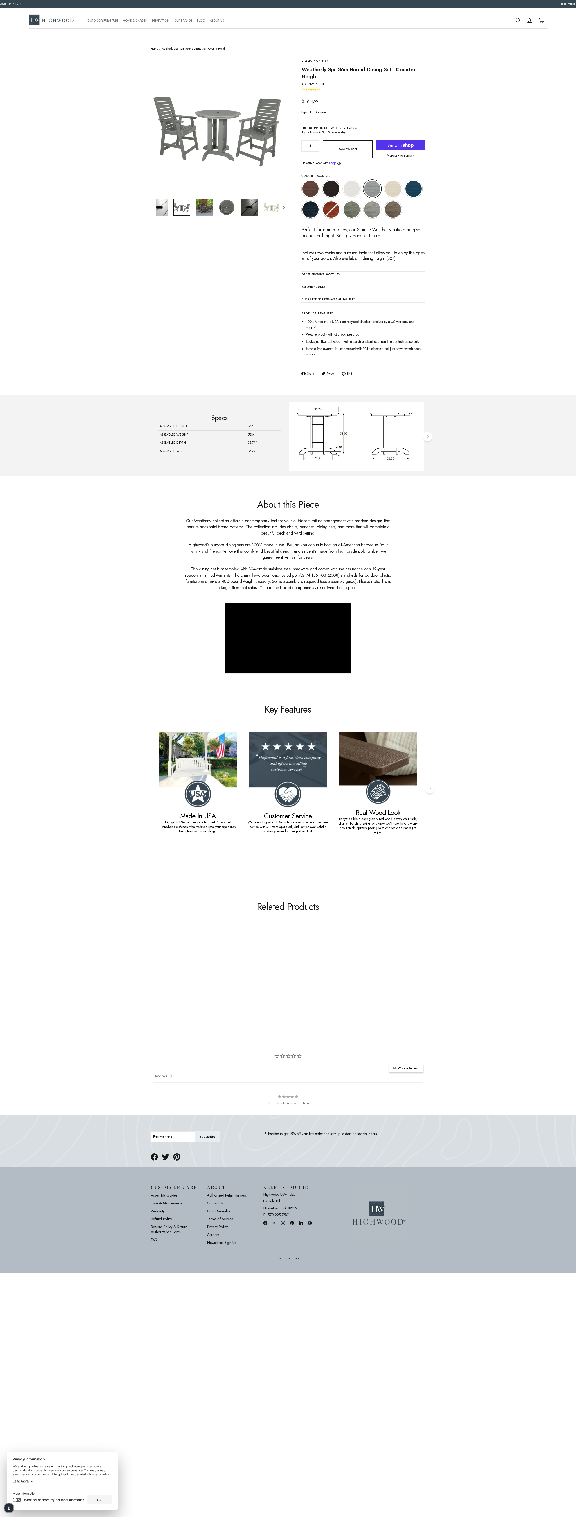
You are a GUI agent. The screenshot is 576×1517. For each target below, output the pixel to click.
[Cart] (541, 20)
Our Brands (183, 20)
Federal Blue (311, 210)
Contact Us (215, 1203)
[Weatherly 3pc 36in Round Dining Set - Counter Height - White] (165, 983)
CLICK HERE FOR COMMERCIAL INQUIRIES (328, 299)
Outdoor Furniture (102, 20)
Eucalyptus (352, 210)
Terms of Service (220, 1219)
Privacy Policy (217, 1226)
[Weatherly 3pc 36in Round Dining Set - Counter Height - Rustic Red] (193, 983)
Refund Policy (161, 1219)
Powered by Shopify (288, 1258)
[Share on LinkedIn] (301, 1223)
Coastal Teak (372, 189)
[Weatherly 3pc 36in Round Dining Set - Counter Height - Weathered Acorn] (153, 983)
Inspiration (160, 20)
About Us (217, 20)
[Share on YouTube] (310, 1223)
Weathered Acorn (311, 189)
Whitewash (393, 189)
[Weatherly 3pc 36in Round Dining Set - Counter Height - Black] (159, 983)
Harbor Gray (372, 210)
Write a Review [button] (408, 1068)
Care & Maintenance (166, 1203)
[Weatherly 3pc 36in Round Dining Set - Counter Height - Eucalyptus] (198, 983)
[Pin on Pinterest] (176, 1157)
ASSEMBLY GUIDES (313, 287)
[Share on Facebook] (154, 1157)
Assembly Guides (164, 1195)
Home (154, 49)
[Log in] (530, 20)
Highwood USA (315, 62)
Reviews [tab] (161, 1076)
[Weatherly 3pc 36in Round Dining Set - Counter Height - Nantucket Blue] (182, 983)
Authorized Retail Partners (227, 1195)
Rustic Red (331, 210)
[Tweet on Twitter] (165, 1157)
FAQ (154, 1240)
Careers (213, 1234)
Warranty (157, 1211)
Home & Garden (135, 20)
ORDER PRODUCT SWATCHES (320, 274)
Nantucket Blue (414, 189)
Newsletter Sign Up (222, 1242)
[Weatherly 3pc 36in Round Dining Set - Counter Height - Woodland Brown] (210, 983)
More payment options (400, 155)
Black (331, 189)
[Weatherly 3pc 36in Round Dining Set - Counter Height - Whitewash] (176, 983)
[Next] (427, 436)
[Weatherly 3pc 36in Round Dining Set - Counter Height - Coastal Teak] (170, 983)
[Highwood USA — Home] (51, 20)
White (352, 189)
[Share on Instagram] (283, 1223)
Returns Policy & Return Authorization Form (169, 1229)
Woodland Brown (393, 210)
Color (316, 176)
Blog (201, 20)
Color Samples (218, 1211)
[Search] (518, 20)
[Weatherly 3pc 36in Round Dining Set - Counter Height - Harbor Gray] (204, 983)
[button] (9, 1508)
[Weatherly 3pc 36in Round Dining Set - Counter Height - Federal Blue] (187, 983)
